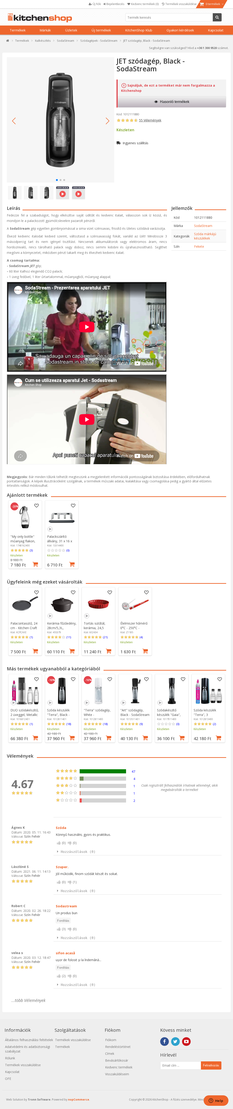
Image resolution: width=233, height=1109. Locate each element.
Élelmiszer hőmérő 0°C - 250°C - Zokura (133, 628)
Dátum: (16, 832)
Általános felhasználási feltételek (29, 1040)
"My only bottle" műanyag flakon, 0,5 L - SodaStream (24, 541)
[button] (13, 121)
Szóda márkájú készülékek (205, 236)
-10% (51, 680)
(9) (141, 724)
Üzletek (71, 30)
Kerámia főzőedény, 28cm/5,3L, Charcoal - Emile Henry (61, 630)
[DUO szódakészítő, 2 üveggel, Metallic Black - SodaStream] (25, 691)
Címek (109, 1053)
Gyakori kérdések (180, 30)
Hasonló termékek (174, 102)
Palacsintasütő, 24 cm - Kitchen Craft (23, 625)
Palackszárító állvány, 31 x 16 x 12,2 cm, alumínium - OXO (61, 543)
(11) (68, 637)
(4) (141, 637)
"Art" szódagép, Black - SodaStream (134, 712)
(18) (68, 724)
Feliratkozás (211, 1065)
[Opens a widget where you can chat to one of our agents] (215, 1101)
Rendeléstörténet (118, 1047)
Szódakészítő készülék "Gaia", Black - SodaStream (171, 714)
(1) (31, 637)
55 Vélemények (150, 120)
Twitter (175, 1041)
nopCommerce (78, 1099)
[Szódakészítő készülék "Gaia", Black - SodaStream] (172, 691)
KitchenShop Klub (138, 30)
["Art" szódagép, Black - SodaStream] (135, 691)
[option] (25, 534)
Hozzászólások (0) (78, 852)
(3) (31, 550)
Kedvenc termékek (118, 1067)
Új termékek (101, 30)
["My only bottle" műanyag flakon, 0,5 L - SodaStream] (25, 517)
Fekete (199, 246)
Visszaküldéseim (117, 1074)
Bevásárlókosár (116, 1060)
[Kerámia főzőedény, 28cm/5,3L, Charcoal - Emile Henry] (62, 604)
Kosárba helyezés (35, 564)
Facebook (164, 1041)
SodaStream (203, 226)
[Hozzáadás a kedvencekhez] (36, 505)
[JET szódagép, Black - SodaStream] (60, 120)
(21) (105, 637)
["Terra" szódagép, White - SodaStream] (98, 691)
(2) (214, 724)
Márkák (45, 30)
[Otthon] (8, 41)
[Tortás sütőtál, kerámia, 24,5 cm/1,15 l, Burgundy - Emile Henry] (98, 604)
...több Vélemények (28, 1000)
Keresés (217, 17)
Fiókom (110, 1040)
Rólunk (10, 1058)
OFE (8, 1078)
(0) (67, 550)
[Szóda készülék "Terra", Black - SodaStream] (62, 691)
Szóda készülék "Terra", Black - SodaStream (58, 714)
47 (133, 771)
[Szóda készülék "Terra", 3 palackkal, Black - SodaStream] (208, 691)
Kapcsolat (215, 30)
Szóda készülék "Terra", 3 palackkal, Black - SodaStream (206, 717)
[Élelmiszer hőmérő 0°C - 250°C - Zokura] (135, 604)
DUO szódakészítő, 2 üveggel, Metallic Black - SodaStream (25, 714)
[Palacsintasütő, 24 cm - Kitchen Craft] (25, 604)
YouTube (186, 1041)
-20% (15, 506)
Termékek (17, 30)
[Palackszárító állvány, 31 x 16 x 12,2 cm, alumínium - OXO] (62, 517)
